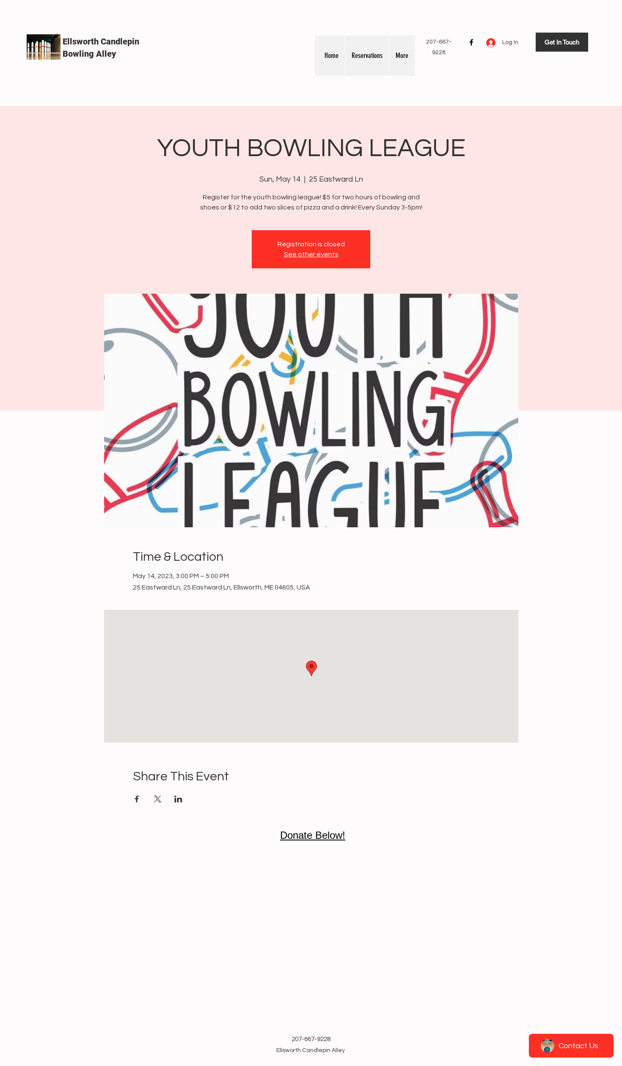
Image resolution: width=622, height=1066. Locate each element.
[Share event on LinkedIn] (178, 799)
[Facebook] (471, 42)
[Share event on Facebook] (137, 799)
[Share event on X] (158, 799)
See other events (311, 254)
